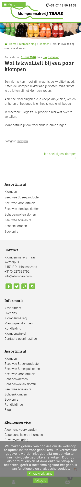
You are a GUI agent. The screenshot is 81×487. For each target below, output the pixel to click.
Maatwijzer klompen (19, 323)
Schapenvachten (16, 379)
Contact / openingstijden (22, 338)
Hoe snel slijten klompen (59, 156)
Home (12, 44)
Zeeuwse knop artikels (20, 203)
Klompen (11, 191)
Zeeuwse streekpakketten (22, 208)
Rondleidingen (15, 404)
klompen (44, 44)
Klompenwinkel (15, 333)
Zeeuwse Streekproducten (22, 197)
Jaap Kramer (51, 57)
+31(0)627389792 (17, 271)
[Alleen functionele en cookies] (76, 464)
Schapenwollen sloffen (20, 214)
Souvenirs (11, 231)
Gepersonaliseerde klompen (24, 434)
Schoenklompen (16, 226)
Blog (8, 409)
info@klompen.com (18, 276)
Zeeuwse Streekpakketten (22, 369)
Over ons (11, 313)
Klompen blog (27, 44)
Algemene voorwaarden (21, 429)
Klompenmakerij (16, 318)
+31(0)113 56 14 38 (62, 5)
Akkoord (40, 480)
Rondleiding (13, 328)
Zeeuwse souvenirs (18, 220)
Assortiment (13, 308)
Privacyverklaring (16, 440)
